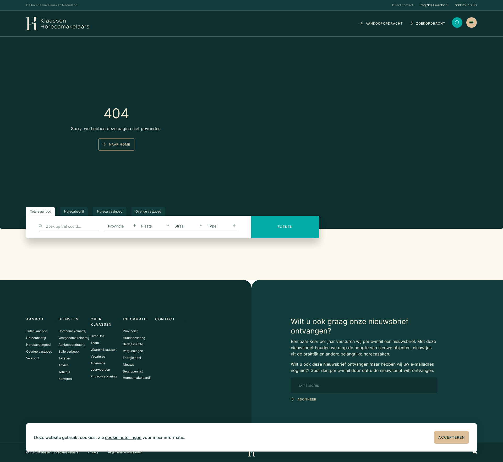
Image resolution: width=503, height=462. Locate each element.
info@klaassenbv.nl (434, 5)
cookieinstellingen (123, 437)
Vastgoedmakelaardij (73, 338)
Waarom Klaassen (104, 350)
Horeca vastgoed (109, 211)
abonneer (306, 399)
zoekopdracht (430, 23)
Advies (63, 365)
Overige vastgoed (148, 211)
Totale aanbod (40, 211)
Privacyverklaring (104, 376)
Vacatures (98, 356)
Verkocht (32, 358)
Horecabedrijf (74, 211)
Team (95, 343)
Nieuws (128, 364)
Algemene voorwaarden (125, 452)
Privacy (93, 452)
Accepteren (451, 437)
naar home (119, 144)
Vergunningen (133, 351)
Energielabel (132, 358)
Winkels (64, 372)
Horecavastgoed (38, 345)
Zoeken (285, 227)
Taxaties (64, 358)
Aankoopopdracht (71, 345)
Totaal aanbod (36, 331)
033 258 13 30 (466, 5)
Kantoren (65, 379)
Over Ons (97, 336)
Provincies (130, 331)
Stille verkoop (68, 351)
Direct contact (402, 5)
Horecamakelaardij (72, 331)
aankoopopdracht (384, 23)
